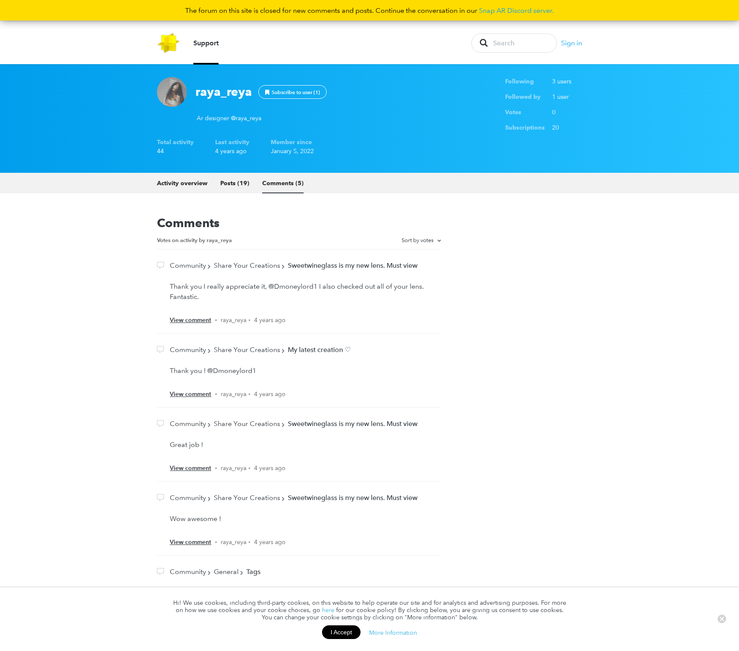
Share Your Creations (247, 265)
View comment (190, 320)
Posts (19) (234, 183)
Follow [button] (292, 92)
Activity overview (182, 183)
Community (188, 265)
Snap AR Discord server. (516, 10)
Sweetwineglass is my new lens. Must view (352, 265)
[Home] (168, 43)
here (328, 610)
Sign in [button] (571, 42)
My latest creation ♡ (319, 349)
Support (206, 42)
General (226, 571)
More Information (393, 632)
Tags (253, 571)
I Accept (341, 632)
